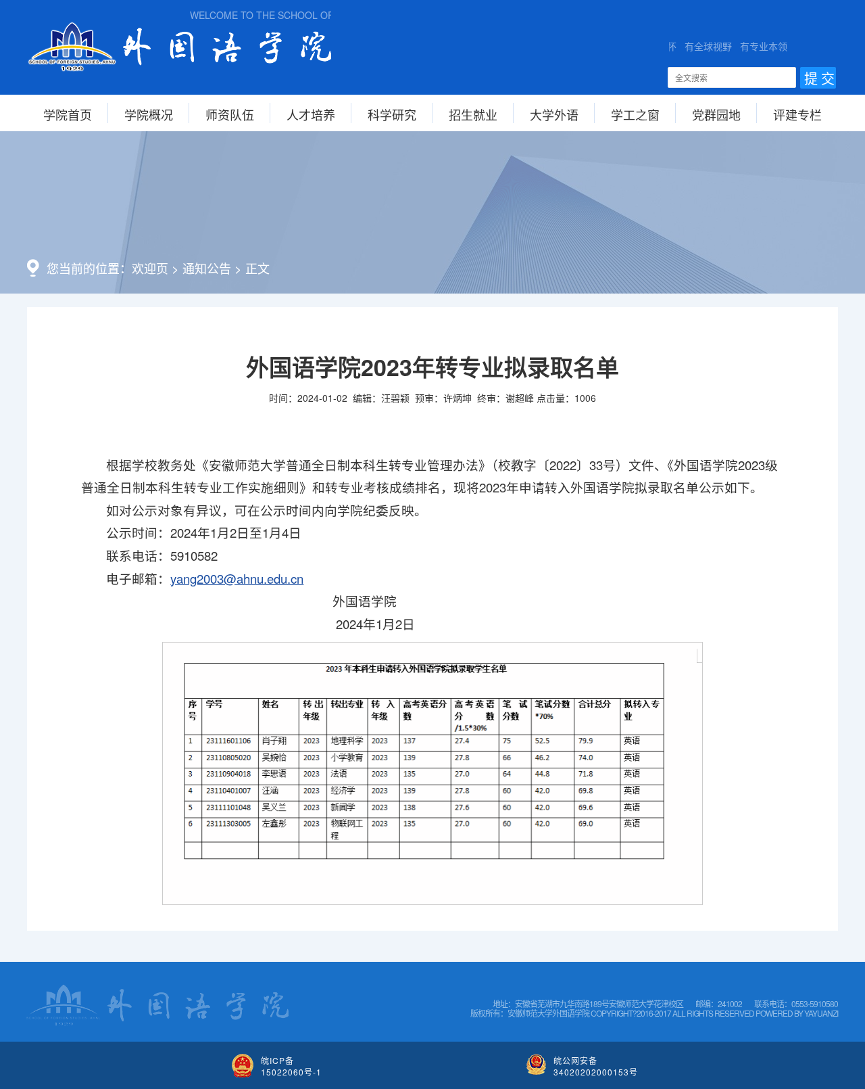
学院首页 (67, 114)
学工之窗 (635, 114)
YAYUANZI (821, 1013)
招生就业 (473, 114)
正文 (257, 268)
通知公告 (206, 268)
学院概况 (148, 114)
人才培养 (311, 114)
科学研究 (392, 114)
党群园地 (716, 114)
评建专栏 (797, 114)
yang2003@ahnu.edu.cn (236, 578)
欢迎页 (150, 268)
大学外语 (554, 114)
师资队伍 (229, 114)
